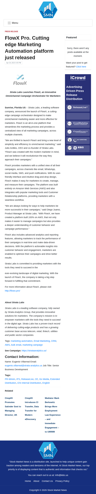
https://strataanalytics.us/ (34, 350)
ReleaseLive (27, 379)
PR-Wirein (10, 379)
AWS (7, 345)
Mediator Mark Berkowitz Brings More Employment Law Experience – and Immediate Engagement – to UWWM (52, 415)
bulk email (16, 345)
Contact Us (47, 481)
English (46, 383)
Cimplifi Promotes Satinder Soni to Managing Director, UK (13, 406)
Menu (15, 22)
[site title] (48, 450)
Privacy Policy (62, 481)
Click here (81, 66)
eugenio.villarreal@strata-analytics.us (23, 365)
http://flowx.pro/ (12, 290)
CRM (53, 341)
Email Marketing (42, 341)
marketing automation (21, 341)
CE (36, 379)
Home (28, 481)
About (36, 481)
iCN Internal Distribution (29, 383)
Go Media (44, 379)
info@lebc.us (61, 475)
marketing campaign (32, 345)
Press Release (11, 31)
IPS (18, 379)
